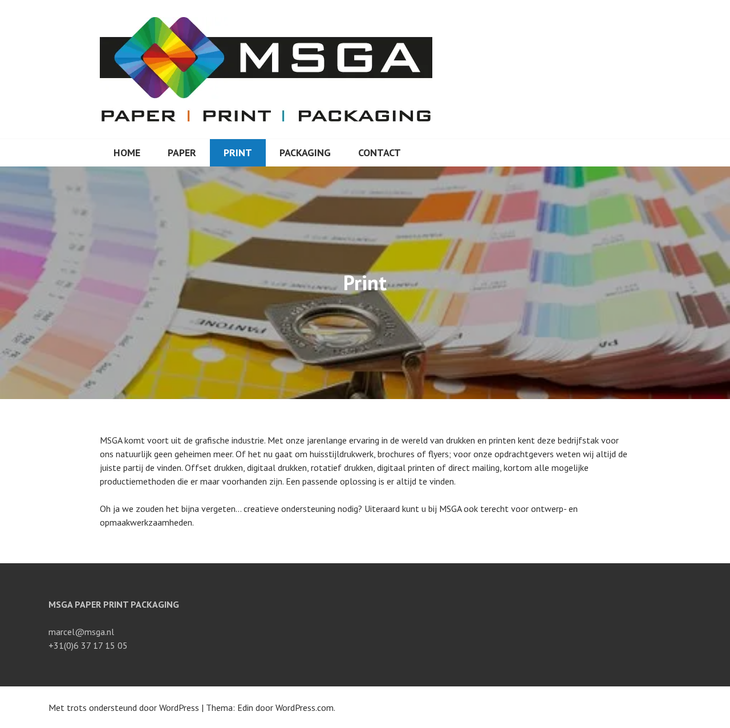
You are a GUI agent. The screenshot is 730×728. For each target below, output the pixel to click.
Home (126, 152)
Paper (182, 152)
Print (238, 152)
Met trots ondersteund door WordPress (123, 707)
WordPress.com (304, 707)
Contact (379, 152)
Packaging (305, 152)
